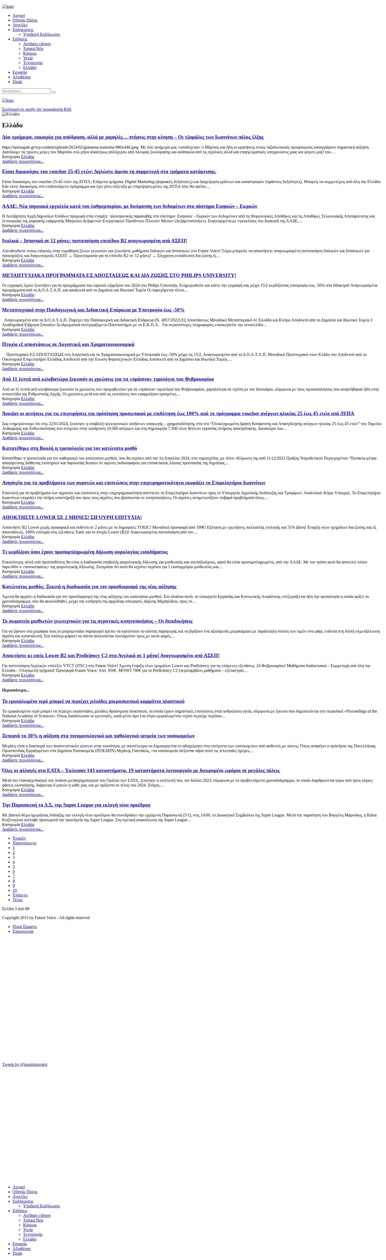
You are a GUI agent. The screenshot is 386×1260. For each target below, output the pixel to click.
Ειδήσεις (20, 39)
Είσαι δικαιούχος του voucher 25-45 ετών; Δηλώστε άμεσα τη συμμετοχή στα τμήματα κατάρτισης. (109, 171)
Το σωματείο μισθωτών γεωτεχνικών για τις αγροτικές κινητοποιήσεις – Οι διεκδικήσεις (97, 621)
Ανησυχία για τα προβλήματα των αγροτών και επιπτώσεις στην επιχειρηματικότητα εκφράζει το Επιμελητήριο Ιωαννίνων (133, 482)
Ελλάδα (29, 67)
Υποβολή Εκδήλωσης (41, 34)
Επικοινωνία (23, 931)
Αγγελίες (20, 25)
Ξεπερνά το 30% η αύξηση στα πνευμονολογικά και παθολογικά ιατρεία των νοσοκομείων (98, 735)
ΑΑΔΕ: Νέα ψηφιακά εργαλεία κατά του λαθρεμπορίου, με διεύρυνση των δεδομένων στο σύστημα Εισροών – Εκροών (129, 206)
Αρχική (19, 15)
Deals (17, 81)
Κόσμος (30, 53)
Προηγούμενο (24, 843)
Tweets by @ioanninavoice (24, 1064)
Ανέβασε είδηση (37, 44)
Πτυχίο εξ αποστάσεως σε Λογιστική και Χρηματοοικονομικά (68, 344)
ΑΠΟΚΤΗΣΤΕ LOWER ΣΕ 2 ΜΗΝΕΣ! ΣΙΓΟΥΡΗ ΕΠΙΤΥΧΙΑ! (72, 517)
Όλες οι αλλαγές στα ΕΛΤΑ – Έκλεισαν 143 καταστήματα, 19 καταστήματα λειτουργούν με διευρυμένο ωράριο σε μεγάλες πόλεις (141, 770)
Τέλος (18, 900)
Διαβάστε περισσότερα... (23, 161)
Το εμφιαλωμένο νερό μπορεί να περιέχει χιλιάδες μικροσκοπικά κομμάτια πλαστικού (93, 701)
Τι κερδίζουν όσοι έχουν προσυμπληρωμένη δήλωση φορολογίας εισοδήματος (85, 552)
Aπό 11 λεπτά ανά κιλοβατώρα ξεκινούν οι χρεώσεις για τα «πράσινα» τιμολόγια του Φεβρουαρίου (108, 379)
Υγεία (28, 58)
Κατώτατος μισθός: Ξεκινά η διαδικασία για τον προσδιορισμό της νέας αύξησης (89, 586)
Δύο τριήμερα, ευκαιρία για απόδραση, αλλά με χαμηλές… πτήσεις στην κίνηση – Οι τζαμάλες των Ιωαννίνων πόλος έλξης (133, 137)
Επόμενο (20, 895)
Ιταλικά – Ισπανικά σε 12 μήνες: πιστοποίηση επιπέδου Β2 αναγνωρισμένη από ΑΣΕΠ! (94, 240)
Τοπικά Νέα (33, 48)
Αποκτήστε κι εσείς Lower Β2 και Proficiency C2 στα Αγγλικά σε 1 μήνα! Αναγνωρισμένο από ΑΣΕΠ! (111, 655)
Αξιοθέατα (21, 77)
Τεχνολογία (32, 63)
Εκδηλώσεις (23, 29)
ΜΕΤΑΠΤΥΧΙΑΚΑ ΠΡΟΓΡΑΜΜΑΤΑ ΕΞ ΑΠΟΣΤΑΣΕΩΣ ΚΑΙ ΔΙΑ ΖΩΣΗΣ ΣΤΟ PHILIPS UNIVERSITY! (119, 275)
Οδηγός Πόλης (25, 20)
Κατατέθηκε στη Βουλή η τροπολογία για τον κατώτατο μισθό (69, 448)
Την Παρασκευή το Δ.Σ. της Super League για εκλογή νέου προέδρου (76, 805)
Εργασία (20, 72)
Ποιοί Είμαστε (25, 926)
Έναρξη (19, 838)
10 (15, 890)
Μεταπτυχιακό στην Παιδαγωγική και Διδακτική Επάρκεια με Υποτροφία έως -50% (93, 310)
